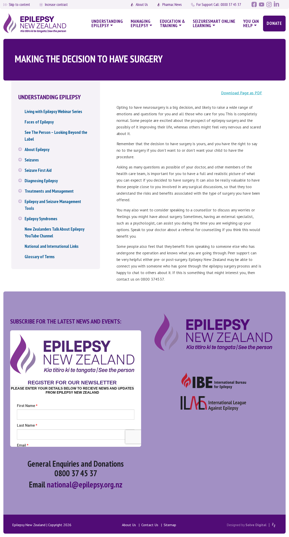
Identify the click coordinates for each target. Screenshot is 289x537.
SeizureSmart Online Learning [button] (214, 23)
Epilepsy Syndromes (41, 219)
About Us (142, 4)
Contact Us (149, 525)
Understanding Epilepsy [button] (107, 23)
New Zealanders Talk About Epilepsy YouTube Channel (54, 232)
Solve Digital (255, 525)
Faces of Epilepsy (39, 122)
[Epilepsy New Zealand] (36, 23)
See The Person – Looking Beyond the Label (56, 135)
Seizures (32, 160)
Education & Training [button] (172, 23)
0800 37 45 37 (218, 4)
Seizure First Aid (38, 170)
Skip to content (19, 4)
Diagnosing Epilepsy (41, 181)
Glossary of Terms (40, 257)
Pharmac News (172, 4)
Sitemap (170, 525)
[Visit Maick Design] (273, 525)
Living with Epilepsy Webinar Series (53, 111)
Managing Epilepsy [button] (141, 23)
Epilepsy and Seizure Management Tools (53, 205)
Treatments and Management (49, 191)
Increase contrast (56, 4)
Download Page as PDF (241, 92)
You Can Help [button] (251, 23)
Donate (274, 23)
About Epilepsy (37, 149)
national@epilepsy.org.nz (84, 484)
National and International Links (52, 246)
